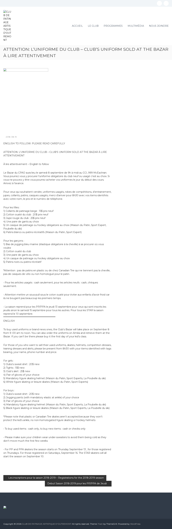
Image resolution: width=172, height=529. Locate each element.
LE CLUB (93, 25)
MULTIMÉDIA (136, 25)
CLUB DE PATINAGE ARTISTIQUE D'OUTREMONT (46, 524)
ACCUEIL (77, 25)
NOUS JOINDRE (159, 25)
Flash (100, 524)
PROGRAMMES (113, 25)
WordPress (135, 524)
